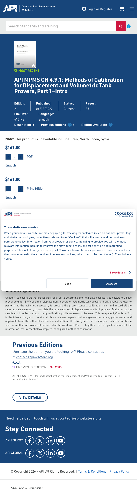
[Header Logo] (38, 9)
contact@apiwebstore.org (34, 357)
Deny (68, 283)
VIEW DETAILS (30, 397)
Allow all (111, 283)
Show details (118, 272)
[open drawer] (131, 9)
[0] (122, 8)
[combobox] (60, 26)
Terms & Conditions (92, 471)
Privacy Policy (120, 471)
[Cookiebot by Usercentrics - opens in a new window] (117, 214)
